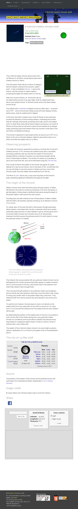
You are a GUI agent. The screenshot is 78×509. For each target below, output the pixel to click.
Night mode (56, 419)
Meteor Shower (37, 42)
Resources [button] (57, 2)
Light (54, 416)
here (20, 499)
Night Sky (23, 17)
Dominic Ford (12, 493)
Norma (27, 89)
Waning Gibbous (25, 357)
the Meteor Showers (36, 39)
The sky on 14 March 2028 (31, 342)
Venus (38, 354)
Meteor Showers (34, 17)
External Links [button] (13, 6)
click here (14, 497)
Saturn (37, 363)
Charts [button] (16, 2)
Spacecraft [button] (26, 2)
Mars (38, 359)
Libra (17, 175)
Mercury (37, 352)
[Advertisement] (39, 58)
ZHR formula (51, 161)
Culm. (48, 350)
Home (9, 17)
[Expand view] (68, 92)
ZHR (20, 151)
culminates (22, 108)
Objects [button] (36, 2)
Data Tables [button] (46, 2)
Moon (38, 356)
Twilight (10, 356)
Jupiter (37, 361)
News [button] (8, 2)
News (16, 17)
